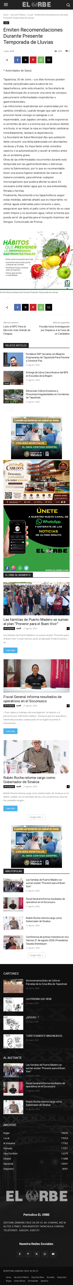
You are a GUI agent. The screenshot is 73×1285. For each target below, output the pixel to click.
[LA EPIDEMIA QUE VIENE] (13, 1004)
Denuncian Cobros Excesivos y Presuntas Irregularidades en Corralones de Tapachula (47, 394)
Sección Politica (18, 14)
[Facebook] (17, 59)
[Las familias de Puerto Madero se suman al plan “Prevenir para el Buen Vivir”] (36, 598)
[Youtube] (53, 1254)
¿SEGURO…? (32, 1017)
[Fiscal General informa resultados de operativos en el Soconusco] (36, 676)
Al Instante (9, 628)
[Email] (48, 59)
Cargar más (35, 817)
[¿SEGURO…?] (13, 1023)
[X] (25, 59)
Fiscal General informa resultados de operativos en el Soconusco (32, 699)
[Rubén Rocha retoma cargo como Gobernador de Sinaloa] (36, 756)
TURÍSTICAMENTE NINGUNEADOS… (45, 1035)
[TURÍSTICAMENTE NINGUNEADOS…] (13, 1041)
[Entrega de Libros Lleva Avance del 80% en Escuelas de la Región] (13, 378)
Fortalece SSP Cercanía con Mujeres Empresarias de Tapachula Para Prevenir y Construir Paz (48, 357)
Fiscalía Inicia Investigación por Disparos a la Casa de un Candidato (54, 330)
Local (30, 14)
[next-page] (11, 409)
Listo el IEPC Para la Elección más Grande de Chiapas (16, 330)
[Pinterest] (33, 59)
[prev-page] (5, 409)
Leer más (10, 650)
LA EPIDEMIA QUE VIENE (39, 999)
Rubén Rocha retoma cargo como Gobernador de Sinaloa (29, 780)
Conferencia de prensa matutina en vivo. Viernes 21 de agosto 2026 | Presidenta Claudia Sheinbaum (47, 940)
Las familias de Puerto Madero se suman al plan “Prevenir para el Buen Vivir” (35, 622)
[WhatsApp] (41, 59)
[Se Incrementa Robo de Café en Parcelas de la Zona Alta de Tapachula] (13, 986)
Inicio (5, 14)
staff (18, 628)
